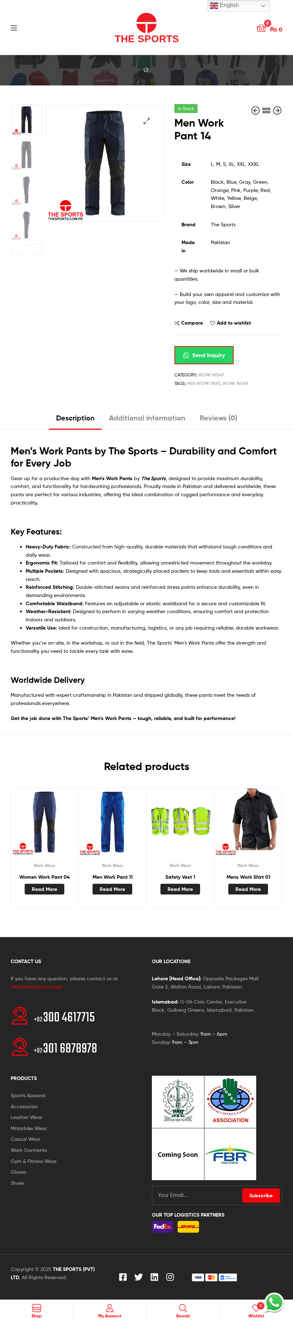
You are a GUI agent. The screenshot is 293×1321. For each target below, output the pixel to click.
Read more (44, 889)
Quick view (62, 825)
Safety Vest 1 (180, 877)
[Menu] (28, 27)
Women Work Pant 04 (44, 877)
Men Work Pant (203, 383)
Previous (18, 249)
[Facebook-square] (123, 1277)
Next (34, 249)
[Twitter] (138, 1277)
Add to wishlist (234, 323)
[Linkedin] (154, 1277)
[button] (147, 121)
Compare (192, 323)
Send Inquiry (208, 355)
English (228, 5)
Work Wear (211, 375)
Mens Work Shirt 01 (248, 877)
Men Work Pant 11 (113, 877)
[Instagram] (170, 1277)
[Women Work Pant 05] (277, 110)
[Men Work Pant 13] (256, 110)
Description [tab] (75, 417)
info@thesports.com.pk (36, 987)
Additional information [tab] (147, 417)
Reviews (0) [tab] (218, 417)
